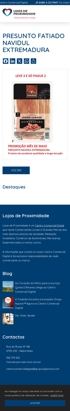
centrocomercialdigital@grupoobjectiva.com (32, 369)
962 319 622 (13, 357)
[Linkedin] (54, 380)
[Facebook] (31, 380)
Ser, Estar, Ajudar (25, 315)
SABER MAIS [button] (57, 395)
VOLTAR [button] (16, 170)
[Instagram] (43, 380)
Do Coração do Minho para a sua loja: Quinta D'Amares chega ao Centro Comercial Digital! (37, 287)
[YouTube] (65, 380)
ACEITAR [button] (35, 403)
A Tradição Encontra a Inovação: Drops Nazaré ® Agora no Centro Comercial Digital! (38, 303)
